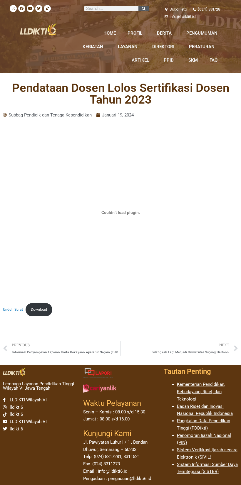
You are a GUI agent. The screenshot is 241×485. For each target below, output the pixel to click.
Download (39, 309)
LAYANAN (128, 46)
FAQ (213, 60)
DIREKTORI (163, 46)
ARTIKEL (140, 60)
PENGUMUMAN (201, 33)
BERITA (164, 33)
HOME (109, 33)
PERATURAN (202, 46)
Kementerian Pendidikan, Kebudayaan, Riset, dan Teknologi (201, 392)
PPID (169, 60)
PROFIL (135, 33)
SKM (193, 60)
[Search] (143, 8)
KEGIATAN (93, 46)
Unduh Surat (13, 309)
